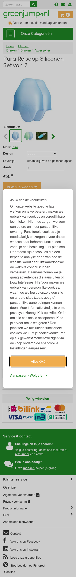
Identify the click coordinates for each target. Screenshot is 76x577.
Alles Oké (38, 361)
